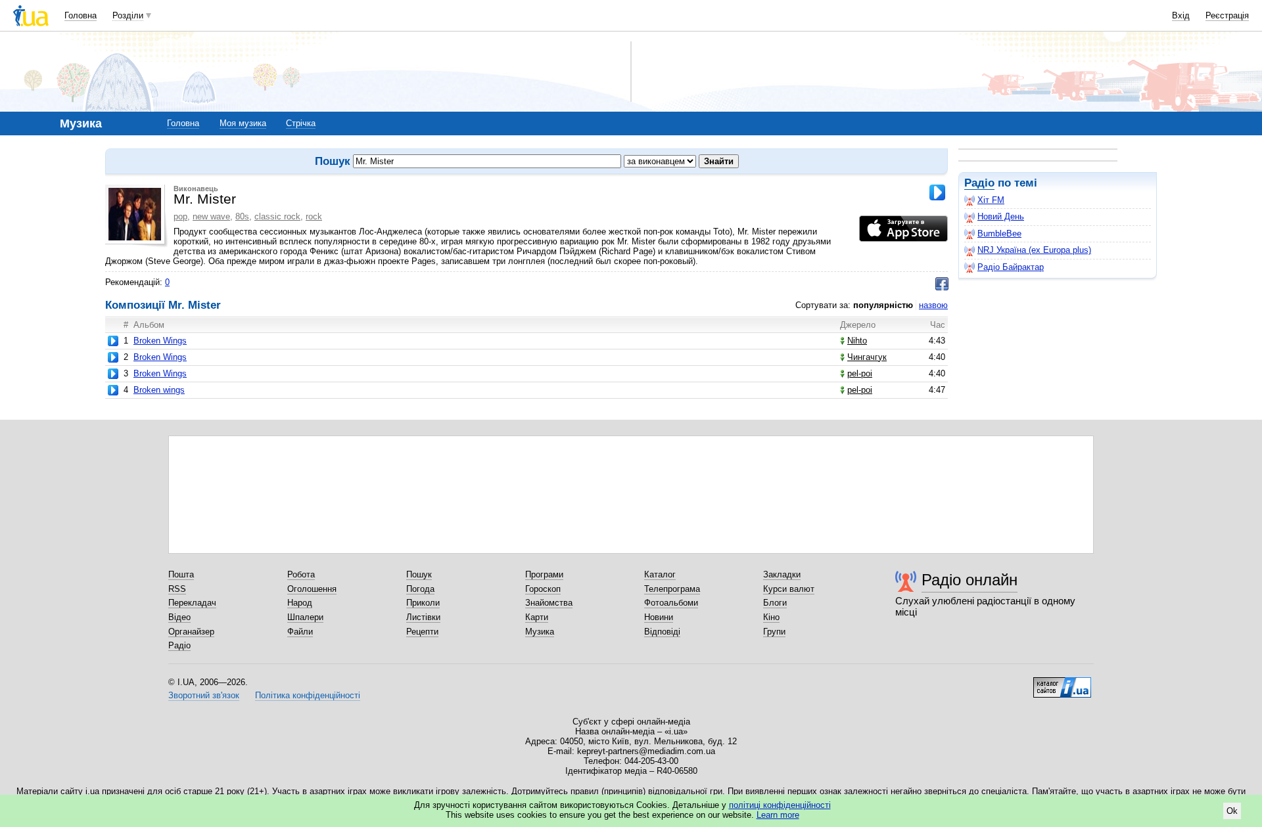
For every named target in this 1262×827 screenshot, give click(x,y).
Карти (536, 617)
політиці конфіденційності (780, 805)
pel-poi (859, 373)
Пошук (419, 574)
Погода (420, 589)
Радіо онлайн (969, 580)
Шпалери (305, 617)
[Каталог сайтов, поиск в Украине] (1062, 682)
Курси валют (788, 589)
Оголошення (312, 589)
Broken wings (159, 390)
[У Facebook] (941, 283)
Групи (774, 632)
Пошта (181, 574)
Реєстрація (1227, 15)
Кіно (771, 617)
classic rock (277, 216)
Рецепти (422, 632)
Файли (300, 632)
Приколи (423, 603)
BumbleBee (999, 233)
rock (314, 216)
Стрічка (301, 123)
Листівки (423, 617)
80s (242, 216)
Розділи (127, 15)
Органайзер (191, 632)
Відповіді (662, 632)
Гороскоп (543, 589)
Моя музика (243, 123)
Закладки (782, 574)
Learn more (778, 815)
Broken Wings (160, 341)
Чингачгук (867, 357)
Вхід (1181, 15)
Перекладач (192, 603)
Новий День (1000, 216)
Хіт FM (990, 200)
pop (180, 216)
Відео (179, 617)
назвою (933, 305)
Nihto (857, 341)
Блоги (775, 603)
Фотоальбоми (671, 603)
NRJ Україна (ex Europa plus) (1034, 250)
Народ (299, 603)
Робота (301, 574)
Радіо (979, 183)
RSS (177, 589)
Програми (544, 574)
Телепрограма (672, 589)
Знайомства (549, 603)
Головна (80, 15)
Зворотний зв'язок (203, 695)
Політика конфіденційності (307, 695)
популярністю (883, 305)
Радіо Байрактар (1010, 267)
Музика (539, 632)
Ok (1232, 811)
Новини (658, 617)
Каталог (660, 574)
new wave (211, 216)
